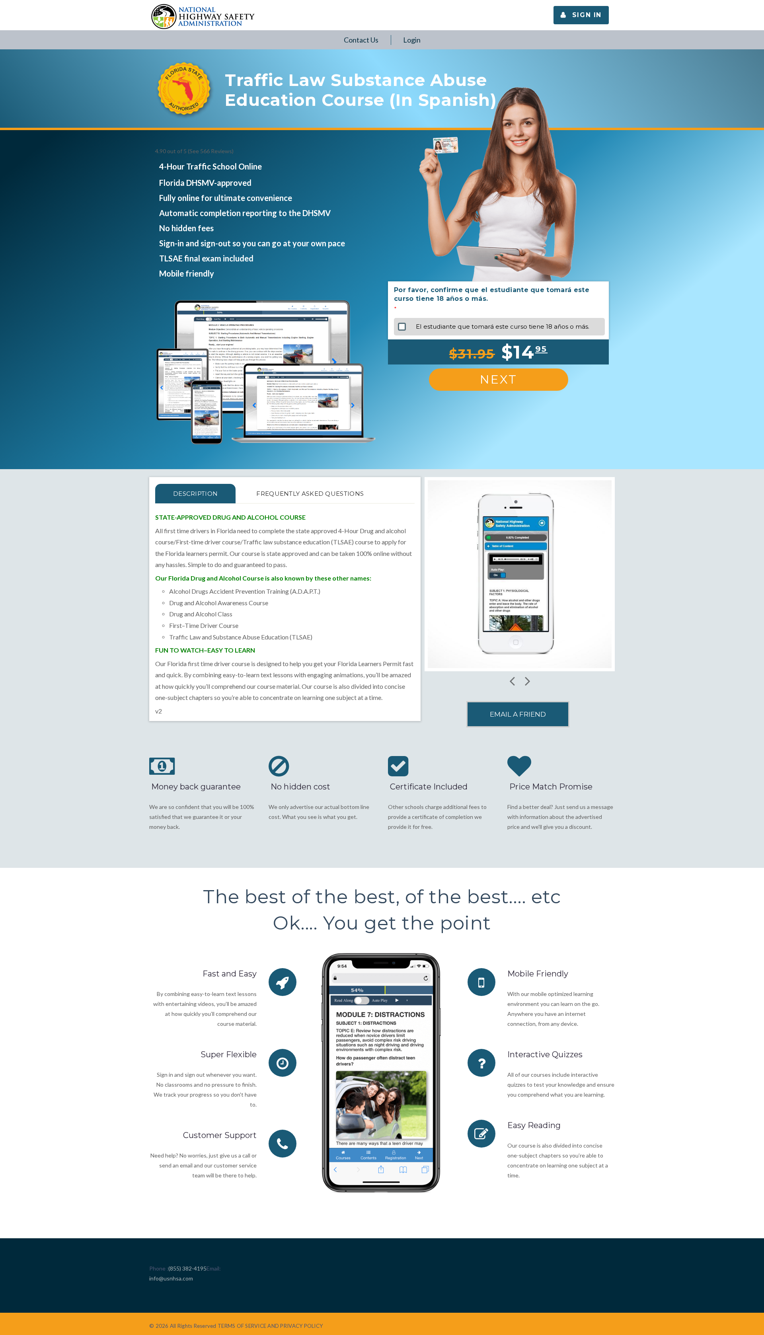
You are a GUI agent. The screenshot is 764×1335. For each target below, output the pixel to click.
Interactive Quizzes (545, 1054)
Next (498, 379)
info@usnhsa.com (171, 1278)
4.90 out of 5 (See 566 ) (194, 151)
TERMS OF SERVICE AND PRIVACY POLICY (270, 1326)
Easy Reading (534, 1125)
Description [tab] (195, 493)
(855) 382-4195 (187, 1268)
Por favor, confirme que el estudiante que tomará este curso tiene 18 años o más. (491, 294)
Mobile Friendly (537, 973)
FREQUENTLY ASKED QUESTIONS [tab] (310, 493)
